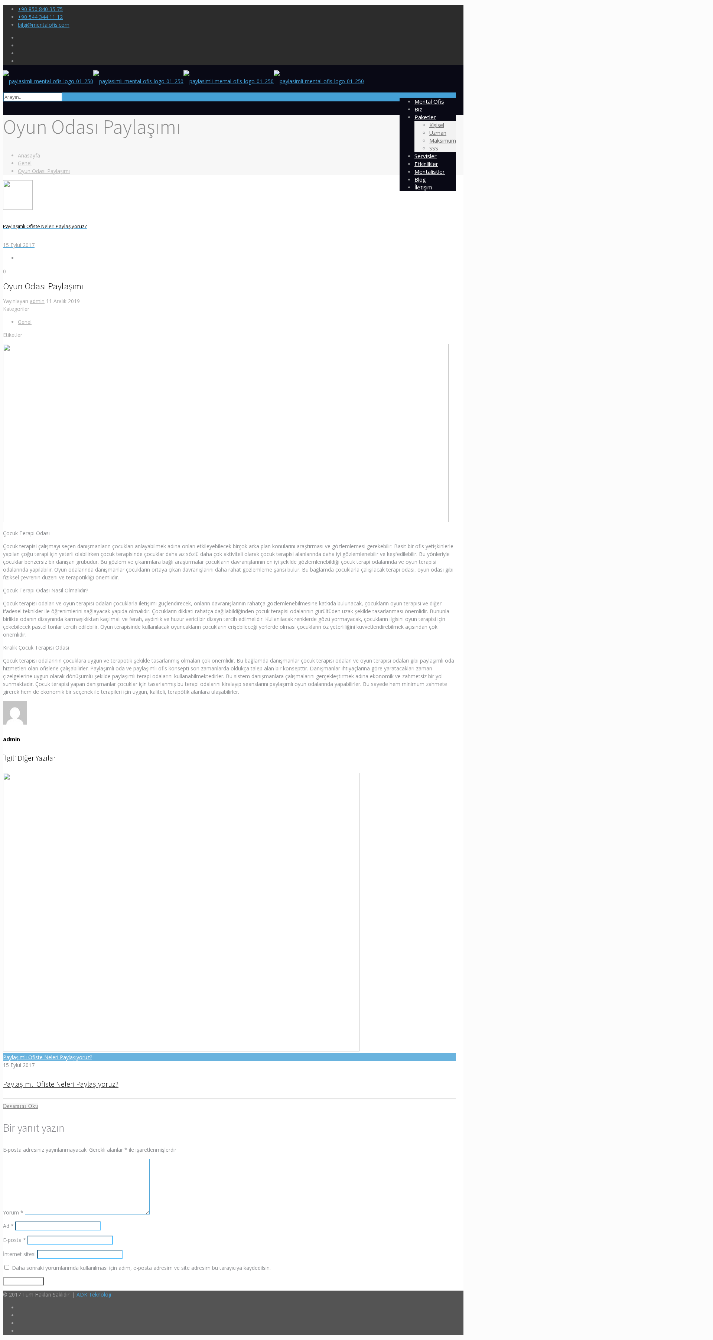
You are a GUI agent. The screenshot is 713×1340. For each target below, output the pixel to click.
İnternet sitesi (19, 1254)
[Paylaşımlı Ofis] (183, 81)
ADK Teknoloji (93, 1294)
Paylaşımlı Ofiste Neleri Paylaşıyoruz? (47, 1057)
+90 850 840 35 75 (40, 9)
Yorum (13, 1212)
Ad (8, 1225)
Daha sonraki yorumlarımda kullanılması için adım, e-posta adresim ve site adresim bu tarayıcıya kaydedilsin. (141, 1267)
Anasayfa (29, 155)
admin (37, 301)
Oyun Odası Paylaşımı (44, 171)
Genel (25, 163)
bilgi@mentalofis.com (43, 24)
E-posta (14, 1239)
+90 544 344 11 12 (40, 16)
